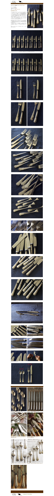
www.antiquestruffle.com (29, 492)
